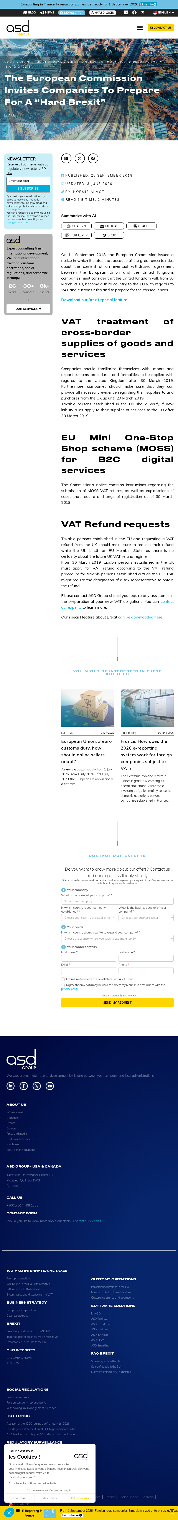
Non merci (19, 1498)
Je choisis (50, 1498)
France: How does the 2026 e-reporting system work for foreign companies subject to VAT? (146, 754)
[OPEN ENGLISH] (173, 12)
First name (69, 952)
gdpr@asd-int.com (17, 222)
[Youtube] (50, 1086)
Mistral (111, 226)
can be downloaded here (140, 617)
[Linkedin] (126, 12)
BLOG (25, 62)
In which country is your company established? (83, 909)
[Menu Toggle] (140, 28)
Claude (144, 226)
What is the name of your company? (86, 895)
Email (65, 965)
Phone (124, 965)
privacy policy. (69, 989)
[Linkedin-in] (11, 1086)
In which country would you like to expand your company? (100, 932)
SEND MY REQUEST (117, 1002)
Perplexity (79, 235)
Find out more (70, 1515)
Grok (111, 235)
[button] (9, 1512)
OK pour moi (80, 1498)
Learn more (125, 4)
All (11, 115)
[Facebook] (134, 12)
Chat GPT (79, 226)
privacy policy (14, 209)
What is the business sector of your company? (142, 909)
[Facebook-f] (24, 1086)
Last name (127, 952)
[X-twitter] (143, 12)
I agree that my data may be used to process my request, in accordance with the (113, 987)
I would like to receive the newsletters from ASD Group (99, 979)
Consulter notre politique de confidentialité (32, 1483)
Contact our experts (87, 1221)
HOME (9, 62)
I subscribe (28, 188)
